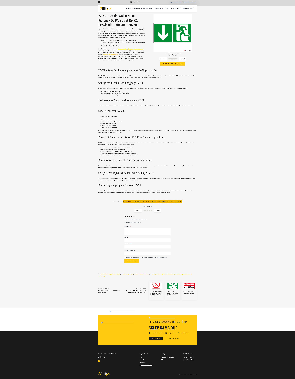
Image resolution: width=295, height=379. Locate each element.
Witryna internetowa (129, 250)
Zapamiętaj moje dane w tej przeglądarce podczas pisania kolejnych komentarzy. (146, 257)
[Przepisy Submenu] (170, 8)
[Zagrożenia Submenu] (189, 8)
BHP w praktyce (137, 8)
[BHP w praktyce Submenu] (141, 8)
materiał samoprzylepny (127, 274)
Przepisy (167, 8)
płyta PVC (152, 274)
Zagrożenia (185, 8)
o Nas (141, 357)
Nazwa (126, 237)
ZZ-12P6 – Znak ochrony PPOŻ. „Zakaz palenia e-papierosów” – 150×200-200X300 (156, 294)
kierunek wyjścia (116, 274)
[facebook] (99, 2)
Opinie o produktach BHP (190, 2)
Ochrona (151, 8)
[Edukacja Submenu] (148, 8)
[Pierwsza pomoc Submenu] (164, 8)
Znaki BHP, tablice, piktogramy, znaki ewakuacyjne (130, 49)
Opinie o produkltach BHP (146, 365)
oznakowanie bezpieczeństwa (141, 274)
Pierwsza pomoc (159, 8)
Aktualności (128, 8)
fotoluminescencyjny (106, 274)
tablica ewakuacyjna (170, 274)
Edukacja (145, 8)
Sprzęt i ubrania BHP (175, 8)
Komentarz (127, 226)
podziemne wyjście (160, 274)
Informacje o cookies (188, 360)
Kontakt (142, 360)
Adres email (127, 243)
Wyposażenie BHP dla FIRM (176, 2)
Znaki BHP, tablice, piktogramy (110, 54)
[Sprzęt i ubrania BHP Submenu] (181, 8)
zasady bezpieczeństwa (182, 274)
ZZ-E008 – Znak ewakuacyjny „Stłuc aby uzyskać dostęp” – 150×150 (172, 294)
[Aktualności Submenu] (132, 8)
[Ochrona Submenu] (154, 8)
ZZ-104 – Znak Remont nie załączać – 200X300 (188, 292)
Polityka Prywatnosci (188, 357)
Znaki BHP (192, 8)
